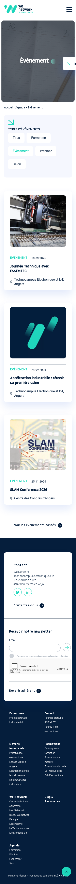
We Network (18, 797)
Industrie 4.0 (16, 722)
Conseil (49, 713)
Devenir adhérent (22, 690)
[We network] (18, 9)
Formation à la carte (55, 766)
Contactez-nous (26, 605)
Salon (17, 164)
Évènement (21, 151)
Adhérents (14, 806)
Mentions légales (17, 875)
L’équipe (13, 819)
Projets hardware (18, 717)
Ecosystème (15, 823)
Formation (38, 138)
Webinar (46, 151)
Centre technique (18, 801)
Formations (52, 744)
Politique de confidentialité (43, 875)
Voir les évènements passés (35, 525)
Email (12, 640)
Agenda (20, 107)
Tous (16, 138)
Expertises (16, 713)
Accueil (9, 107)
